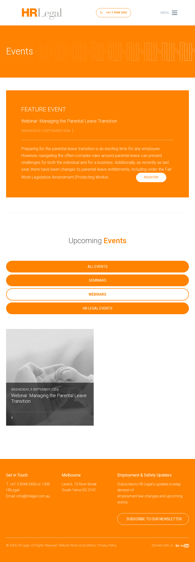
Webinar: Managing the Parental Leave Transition (49, 396)
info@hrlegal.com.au (33, 496)
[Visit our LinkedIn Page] (178, 545)
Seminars (97, 280)
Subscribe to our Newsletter (154, 519)
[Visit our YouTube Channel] (185, 545)
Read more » (123, 177)
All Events (98, 267)
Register (151, 177)
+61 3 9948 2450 (116, 12)
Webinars (97, 294)
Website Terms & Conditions (77, 545)
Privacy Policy (107, 545)
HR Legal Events (97, 308)
